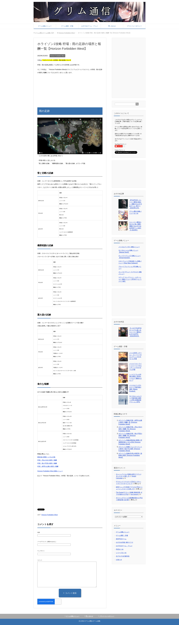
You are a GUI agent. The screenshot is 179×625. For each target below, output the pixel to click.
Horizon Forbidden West (57, 55)
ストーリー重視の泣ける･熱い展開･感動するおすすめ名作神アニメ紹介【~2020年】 (135, 226)
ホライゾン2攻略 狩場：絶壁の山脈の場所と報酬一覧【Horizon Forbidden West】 (130, 422)
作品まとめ (119, 549)
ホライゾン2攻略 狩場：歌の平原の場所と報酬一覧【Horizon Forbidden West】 (130, 435)
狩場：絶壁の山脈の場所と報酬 (47, 466)
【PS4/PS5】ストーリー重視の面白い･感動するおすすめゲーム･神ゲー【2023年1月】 (135, 204)
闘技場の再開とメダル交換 (46, 457)
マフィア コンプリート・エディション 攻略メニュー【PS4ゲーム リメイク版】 (130, 279)
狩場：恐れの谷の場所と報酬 (47, 460)
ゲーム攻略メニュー (45, 26)
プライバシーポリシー (134, 26)
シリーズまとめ (121, 553)
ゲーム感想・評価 (67, 26)
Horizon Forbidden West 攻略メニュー (50, 471)
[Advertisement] (69, 89)
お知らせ (119, 559)
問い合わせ (112, 26)
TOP (44, 33)
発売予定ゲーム (121, 539)
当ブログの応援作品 (122, 556)
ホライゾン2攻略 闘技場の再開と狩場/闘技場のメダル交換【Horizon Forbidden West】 (130, 442)
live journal (134, 494)
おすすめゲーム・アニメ (89, 26)
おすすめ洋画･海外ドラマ (124, 542)
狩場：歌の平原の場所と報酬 (47, 463)
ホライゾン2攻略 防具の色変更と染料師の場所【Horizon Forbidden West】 (130, 455)
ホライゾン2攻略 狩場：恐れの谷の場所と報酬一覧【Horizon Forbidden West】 (130, 429)
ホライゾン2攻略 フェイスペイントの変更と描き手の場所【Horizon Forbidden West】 (130, 449)
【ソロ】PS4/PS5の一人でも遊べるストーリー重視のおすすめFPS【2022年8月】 (135, 332)
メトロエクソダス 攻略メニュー (129, 247)
